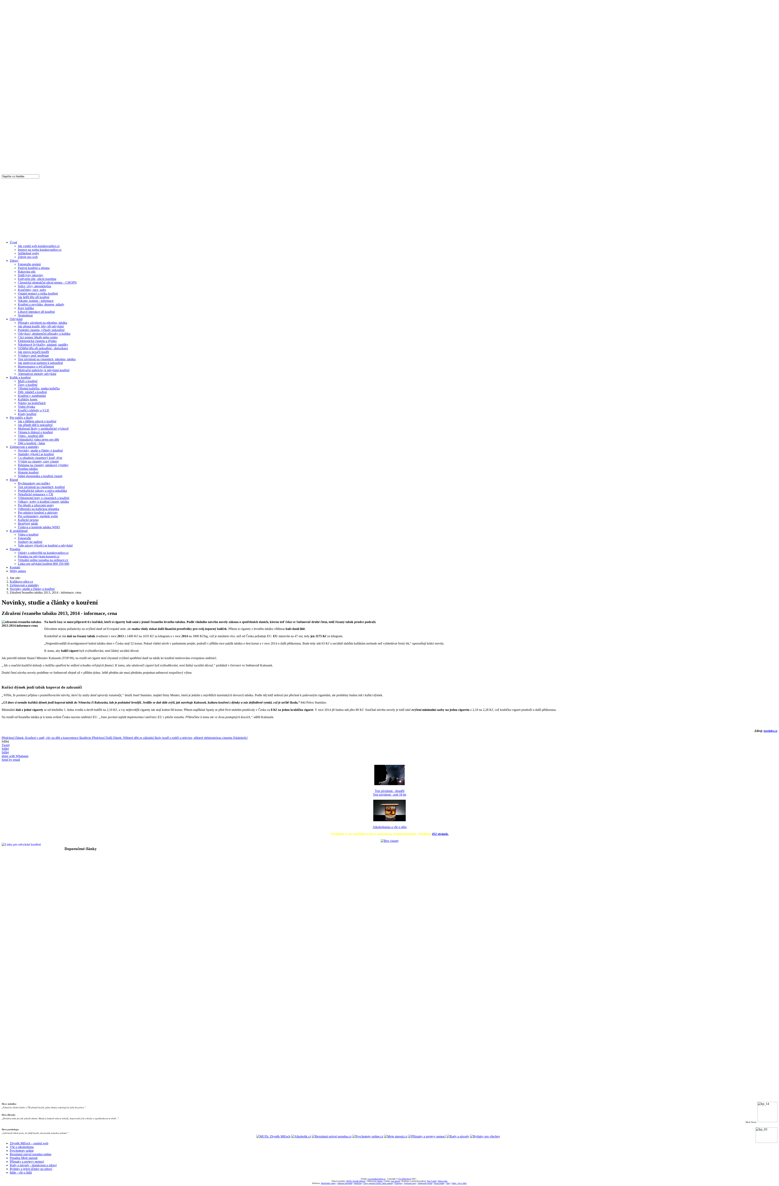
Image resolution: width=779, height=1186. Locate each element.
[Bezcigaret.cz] (389, 841)
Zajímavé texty (410, 1183)
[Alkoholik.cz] (301, 1136)
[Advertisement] (389, 209)
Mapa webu (442, 1181)
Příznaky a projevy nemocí (27, 1161)
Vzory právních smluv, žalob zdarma (378, 1183)
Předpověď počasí (425, 1183)
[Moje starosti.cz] (395, 1136)
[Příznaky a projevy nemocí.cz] (427, 1136)
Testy (448, 1183)
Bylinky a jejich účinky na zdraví (31, 1169)
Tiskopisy (398, 1183)
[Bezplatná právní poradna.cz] (332, 1136)
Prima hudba (439, 1183)
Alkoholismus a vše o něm (390, 827)
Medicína (358, 1183)
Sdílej (5, 748)
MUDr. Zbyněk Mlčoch (355, 1181)
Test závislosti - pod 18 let (389, 794)
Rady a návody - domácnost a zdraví (33, 1165)
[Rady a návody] (458, 1136)
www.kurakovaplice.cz (376, 1179)
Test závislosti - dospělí (389, 791)
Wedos (379, 1181)
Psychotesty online (22, 1150)
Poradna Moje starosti (24, 1158)
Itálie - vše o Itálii (21, 1172)
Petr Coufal (431, 1181)
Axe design (395, 1181)
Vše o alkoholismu (22, 1147)
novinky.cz (770, 731)
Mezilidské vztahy (328, 1183)
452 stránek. (440, 834)
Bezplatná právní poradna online (30, 1154)
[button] (389, 858)
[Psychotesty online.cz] (367, 1136)
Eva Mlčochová (404, 1179)
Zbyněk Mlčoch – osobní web (29, 1143)
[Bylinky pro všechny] (485, 1136)
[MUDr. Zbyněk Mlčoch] (273, 1136)
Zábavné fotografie (344, 1183)
